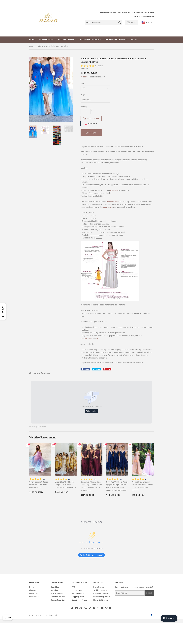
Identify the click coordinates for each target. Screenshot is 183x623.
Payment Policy (78, 593)
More (133, 40)
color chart (114, 190)
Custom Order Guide (58, 600)
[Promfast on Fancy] (110, 609)
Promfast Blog (34, 597)
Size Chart (55, 590)
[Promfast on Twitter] (72, 609)
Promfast (38, 615)
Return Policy (87, 338)
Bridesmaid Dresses (89, 40)
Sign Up (149, 593)
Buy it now (91, 133)
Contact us (33, 593)
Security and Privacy (80, 600)
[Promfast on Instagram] (90, 609)
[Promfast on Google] (85, 609)
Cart (133, 22)
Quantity (84, 106)
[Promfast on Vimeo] (106, 609)
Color (83, 95)
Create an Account (148, 17)
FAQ (97, 338)
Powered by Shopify (51, 615)
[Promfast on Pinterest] (80, 609)
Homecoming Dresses (115, 40)
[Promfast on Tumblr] (98, 609)
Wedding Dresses (66, 40)
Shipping (84, 77)
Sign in (136, 17)
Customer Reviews (58, 597)
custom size (106, 207)
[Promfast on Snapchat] (94, 609)
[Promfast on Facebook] (76, 609)
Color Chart (55, 587)
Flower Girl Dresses (100, 600)
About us (32, 590)
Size (82, 83)
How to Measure (57, 593)
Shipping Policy (78, 597)
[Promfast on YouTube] (102, 609)
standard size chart (114, 202)
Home (32, 40)
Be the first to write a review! (91, 555)
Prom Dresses (45, 40)
